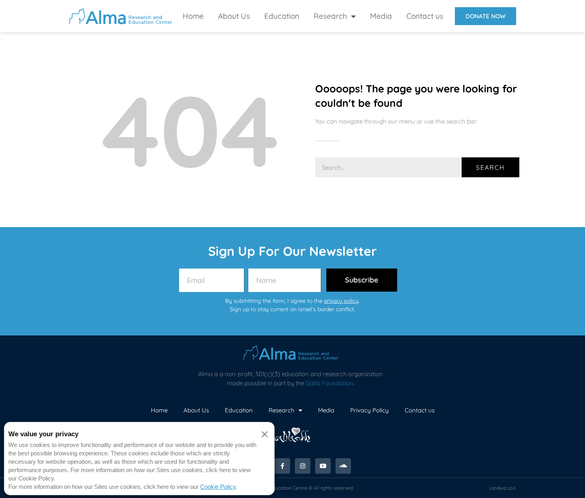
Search (490, 167)
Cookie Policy (218, 486)
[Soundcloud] (343, 466)
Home (193, 16)
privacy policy (341, 300)
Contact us (424, 16)
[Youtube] (323, 466)
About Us (234, 16)
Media (381, 16)
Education (281, 16)
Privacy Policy (369, 410)
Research (330, 16)
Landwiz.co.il (502, 488)
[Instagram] (302, 466)
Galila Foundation (329, 383)
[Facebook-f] (282, 466)
